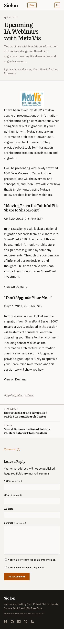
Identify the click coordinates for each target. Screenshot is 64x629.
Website (8, 508)
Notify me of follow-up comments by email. (32, 559)
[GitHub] (12, 621)
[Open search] (57, 5)
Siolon (11, 5)
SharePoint (46, 69)
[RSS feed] (32, 621)
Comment (9, 522)
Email (7, 494)
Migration (17, 395)
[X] (25, 621)
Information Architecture (17, 69)
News (36, 69)
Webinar (29, 395)
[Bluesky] (5, 621)
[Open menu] (32, 5)
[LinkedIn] (19, 621)
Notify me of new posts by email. (26, 567)
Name (7, 480)
